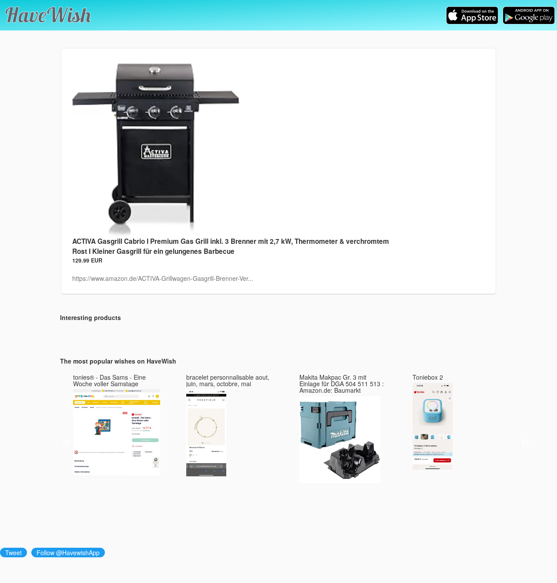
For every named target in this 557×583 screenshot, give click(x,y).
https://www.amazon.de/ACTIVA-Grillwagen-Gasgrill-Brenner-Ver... (162, 278)
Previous (66, 443)
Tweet (13, 552)
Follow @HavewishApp (68, 552)
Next (525, 443)
